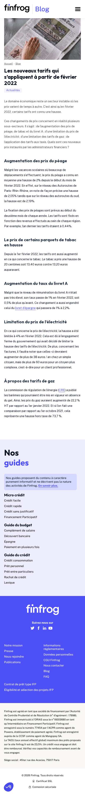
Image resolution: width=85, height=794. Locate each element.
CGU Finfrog (52, 660)
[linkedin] (44, 630)
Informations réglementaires (54, 647)
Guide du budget (18, 525)
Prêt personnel (14, 566)
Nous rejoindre (14, 656)
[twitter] (32, 630)
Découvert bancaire (17, 536)
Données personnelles (58, 654)
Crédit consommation (18, 560)
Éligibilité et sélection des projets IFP (29, 690)
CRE (62, 390)
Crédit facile (12, 500)
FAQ (46, 676)
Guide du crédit (17, 555)
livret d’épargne (25, 308)
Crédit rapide (13, 506)
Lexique (9, 582)
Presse (8, 651)
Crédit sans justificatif (19, 511)
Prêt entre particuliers (18, 571)
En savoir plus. (48, 485)
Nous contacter (54, 665)
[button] (9, 787)
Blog (18, 63)
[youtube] (50, 630)
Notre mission (13, 645)
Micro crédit (14, 495)
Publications (12, 662)
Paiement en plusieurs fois (21, 547)
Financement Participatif (20, 517)
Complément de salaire (19, 530)
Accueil (8, 63)
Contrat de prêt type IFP (20, 684)
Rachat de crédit (15, 577)
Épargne (9, 541)
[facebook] (38, 630)
